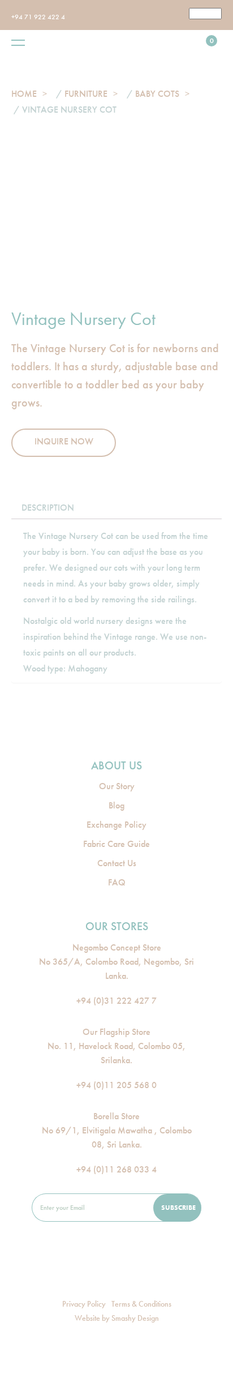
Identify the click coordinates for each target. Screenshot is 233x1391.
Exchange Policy (116, 825)
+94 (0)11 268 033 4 (116, 1169)
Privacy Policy (84, 1304)
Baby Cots (157, 94)
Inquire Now (63, 441)
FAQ (117, 882)
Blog (116, 805)
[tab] (47, 508)
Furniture (85, 94)
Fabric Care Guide (116, 844)
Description (47, 507)
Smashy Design (135, 1318)
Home (24, 94)
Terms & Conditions (141, 1304)
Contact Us (116, 863)
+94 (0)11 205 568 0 (116, 1085)
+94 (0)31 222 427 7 (116, 1001)
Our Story (117, 786)
